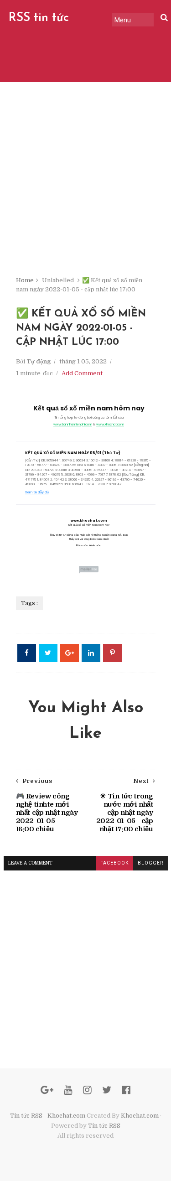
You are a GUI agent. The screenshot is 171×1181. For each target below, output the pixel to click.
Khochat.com (140, 1115)
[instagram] (87, 1090)
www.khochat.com (110, 424)
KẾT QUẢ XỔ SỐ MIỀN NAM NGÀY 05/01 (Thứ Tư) (72, 453)
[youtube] (68, 1090)
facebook (114, 862)
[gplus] (47, 1090)
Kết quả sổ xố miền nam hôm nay (89, 408)
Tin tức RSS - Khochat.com (47, 1115)
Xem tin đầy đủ (37, 492)
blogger (150, 862)
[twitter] (106, 1090)
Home (25, 280)
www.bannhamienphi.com (72, 424)
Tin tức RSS (104, 1125)
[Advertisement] (85, 185)
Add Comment (82, 373)
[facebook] (126, 1090)
